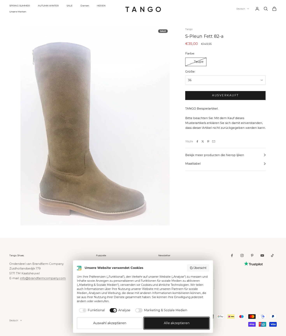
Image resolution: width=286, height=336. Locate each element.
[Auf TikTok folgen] (272, 255)
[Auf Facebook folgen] (232, 255)
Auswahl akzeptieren (109, 323)
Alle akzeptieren (176, 323)
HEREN (101, 5)
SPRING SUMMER (19, 5)
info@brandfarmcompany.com (43, 278)
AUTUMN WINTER (48, 5)
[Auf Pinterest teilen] (208, 141)
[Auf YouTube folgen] (262, 255)
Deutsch (240, 8)
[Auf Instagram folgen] (242, 255)
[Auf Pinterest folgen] (252, 255)
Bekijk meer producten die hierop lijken (214, 155)
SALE (70, 5)
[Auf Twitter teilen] (202, 141)
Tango (189, 29)
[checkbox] (91, 310)
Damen (85, 5)
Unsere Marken (17, 11)
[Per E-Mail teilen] (213, 141)
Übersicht (199, 268)
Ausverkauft (225, 95)
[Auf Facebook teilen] (197, 141)
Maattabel (193, 164)
